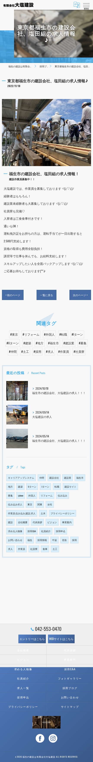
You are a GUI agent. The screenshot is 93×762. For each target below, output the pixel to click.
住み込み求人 (15, 504)
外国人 (31, 495)
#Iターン (77, 334)
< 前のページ (12, 295)
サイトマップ (70, 706)
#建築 (27, 343)
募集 (10, 495)
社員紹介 (46, 531)
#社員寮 (79, 351)
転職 (57, 486)
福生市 (79, 477)
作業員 (21, 549)
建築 (20, 486)
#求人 (50, 351)
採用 (74, 540)
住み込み (62, 495)
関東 (39, 504)
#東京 (14, 334)
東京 (29, 504)
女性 (49, 504)
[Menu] (86, 5)
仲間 (41, 477)
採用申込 (60, 531)
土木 (43, 513)
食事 (45, 549)
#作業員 (63, 351)
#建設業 (68, 343)
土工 (55, 549)
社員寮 (33, 549)
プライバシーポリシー (62, 513)
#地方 (39, 343)
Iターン (45, 486)
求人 (10, 549)
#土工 (25, 351)
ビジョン (52, 522)
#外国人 (49, 334)
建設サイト (70, 486)
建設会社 (54, 477)
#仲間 (13, 351)
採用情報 (42, 540)
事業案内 (67, 522)
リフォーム (47, 495)
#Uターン (12, 343)
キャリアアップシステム (21, 477)
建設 (10, 522)
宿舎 (64, 540)
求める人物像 (15, 531)
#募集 (83, 343)
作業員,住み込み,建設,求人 (21, 513)
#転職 (63, 334)
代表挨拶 (37, 522)
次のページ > (80, 295)
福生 (29, 540)
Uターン (32, 486)
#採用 (37, 351)
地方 (10, 486)
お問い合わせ (15, 540)
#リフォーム (30, 334)
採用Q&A (31, 531)
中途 (54, 540)
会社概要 (22, 522)
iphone (20, 495)
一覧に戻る (46, 295)
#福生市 (53, 343)
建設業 (67, 477)
